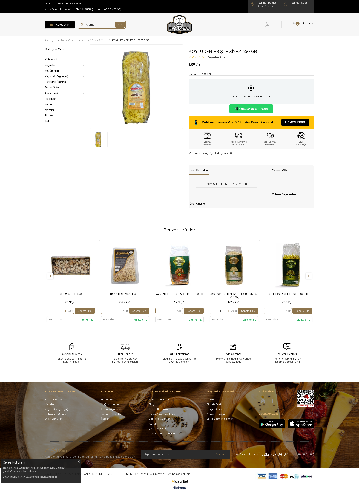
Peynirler (50, 65)
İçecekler (50, 98)
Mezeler (49, 110)
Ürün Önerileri (198, 203)
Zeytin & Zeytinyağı (57, 76)
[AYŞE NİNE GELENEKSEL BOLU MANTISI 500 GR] (234, 265)
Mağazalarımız (110, 404)
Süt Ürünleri (52, 70)
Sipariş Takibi (215, 404)
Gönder (220, 454)
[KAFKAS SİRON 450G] (70, 265)
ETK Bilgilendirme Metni (162, 433)
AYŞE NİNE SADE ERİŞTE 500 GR (288, 294)
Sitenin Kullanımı (158, 409)
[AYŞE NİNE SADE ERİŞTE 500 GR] (288, 265)
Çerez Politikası (157, 428)
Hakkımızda (108, 399)
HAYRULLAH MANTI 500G (125, 294)
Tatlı (47, 121)
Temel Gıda (52, 87)
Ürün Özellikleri (199, 170)
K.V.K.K (152, 423)
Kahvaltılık (51, 59)
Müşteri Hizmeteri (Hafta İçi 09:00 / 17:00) (277, 454)
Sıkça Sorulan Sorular (220, 418)
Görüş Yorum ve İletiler (162, 414)
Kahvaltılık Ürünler (56, 414)
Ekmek (49, 115)
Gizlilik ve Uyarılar (159, 418)
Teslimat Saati (299, 2)
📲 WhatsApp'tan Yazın (251, 108)
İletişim (105, 418)
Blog (151, 404)
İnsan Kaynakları (111, 409)
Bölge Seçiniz (265, 6)
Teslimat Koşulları (111, 414)
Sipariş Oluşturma (159, 399)
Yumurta (50, 104)
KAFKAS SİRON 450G (71, 294)
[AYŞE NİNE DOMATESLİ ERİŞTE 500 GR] (179, 265)
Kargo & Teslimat (217, 409)
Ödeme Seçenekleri (284, 194)
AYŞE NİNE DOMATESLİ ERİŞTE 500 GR (179, 294)
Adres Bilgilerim (216, 414)
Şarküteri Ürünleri (55, 82)
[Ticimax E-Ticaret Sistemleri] (179, 488)
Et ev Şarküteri (53, 418)
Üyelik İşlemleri (216, 399)
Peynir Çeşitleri (54, 399)
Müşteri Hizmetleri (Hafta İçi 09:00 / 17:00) (85, 9)
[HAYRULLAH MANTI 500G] (125, 265)
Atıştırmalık (52, 93)
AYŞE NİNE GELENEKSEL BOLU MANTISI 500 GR (233, 295)
